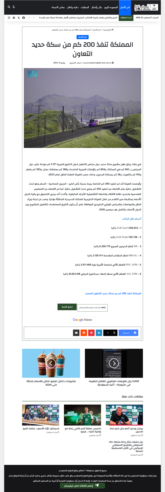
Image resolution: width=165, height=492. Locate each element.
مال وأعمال (96, 7)
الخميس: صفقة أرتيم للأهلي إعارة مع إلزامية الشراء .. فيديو (83, 430)
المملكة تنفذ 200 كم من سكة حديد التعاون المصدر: (113, 293)
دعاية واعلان (72, 7)
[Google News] (82, 319)
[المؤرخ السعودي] (146, 7)
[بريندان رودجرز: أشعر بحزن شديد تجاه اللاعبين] (124, 415)
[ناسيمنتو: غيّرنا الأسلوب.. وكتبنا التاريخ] (40, 415)
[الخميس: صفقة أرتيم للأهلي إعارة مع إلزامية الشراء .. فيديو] (82, 415)
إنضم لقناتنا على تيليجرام (78, 486)
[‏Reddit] (84, 333)
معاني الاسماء (58, 7)
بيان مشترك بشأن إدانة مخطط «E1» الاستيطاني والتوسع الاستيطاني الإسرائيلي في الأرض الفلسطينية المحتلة (126, 446)
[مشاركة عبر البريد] (76, 333)
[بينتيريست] (91, 333)
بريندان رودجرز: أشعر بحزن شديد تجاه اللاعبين (126, 430)
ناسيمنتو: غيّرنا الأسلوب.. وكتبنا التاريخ (41, 429)
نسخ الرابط (67, 307)
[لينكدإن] (99, 333)
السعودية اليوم (111, 7)
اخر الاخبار (125, 7)
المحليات (85, 7)
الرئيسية (107, 30)
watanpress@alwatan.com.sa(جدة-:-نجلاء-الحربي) (90, 63)
